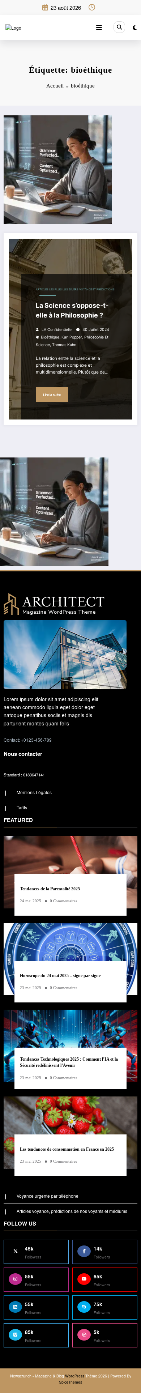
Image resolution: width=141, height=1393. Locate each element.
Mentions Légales (34, 792)
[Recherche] (119, 27)
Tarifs (22, 807)
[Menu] (99, 27)
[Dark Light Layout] (135, 27)
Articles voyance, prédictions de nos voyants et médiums (72, 1211)
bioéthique (50, 337)
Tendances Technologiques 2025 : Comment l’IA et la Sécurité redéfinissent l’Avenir (69, 1062)
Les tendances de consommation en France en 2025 (67, 1149)
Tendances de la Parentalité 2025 (50, 888)
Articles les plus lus (52, 289)
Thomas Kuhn (64, 344)
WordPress (74, 1376)
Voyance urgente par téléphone (47, 1196)
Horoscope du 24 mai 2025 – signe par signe (60, 975)
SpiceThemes (70, 1382)
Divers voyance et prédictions (92, 289)
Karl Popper (71, 337)
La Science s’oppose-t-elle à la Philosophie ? (72, 310)
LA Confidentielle (57, 329)
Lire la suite (52, 395)
